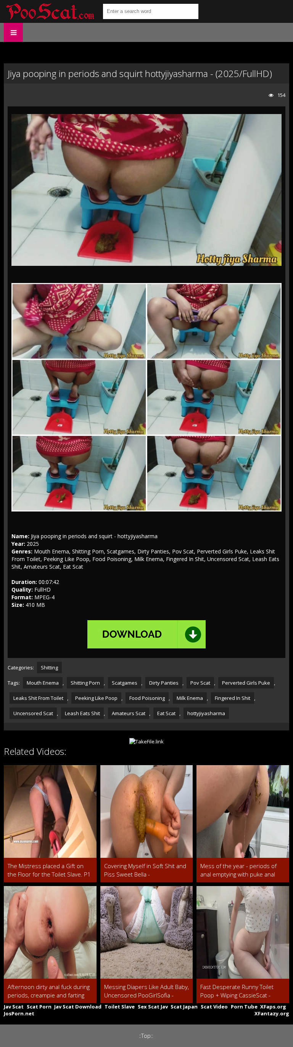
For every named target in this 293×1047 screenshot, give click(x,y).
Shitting (49, 667)
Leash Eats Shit (82, 713)
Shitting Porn (85, 682)
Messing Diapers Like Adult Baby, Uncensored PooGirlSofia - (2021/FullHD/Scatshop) (146, 991)
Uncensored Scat (33, 713)
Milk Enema (190, 698)
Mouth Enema (43, 682)
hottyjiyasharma (206, 713)
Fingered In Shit (232, 698)
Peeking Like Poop (96, 698)
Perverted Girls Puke (246, 682)
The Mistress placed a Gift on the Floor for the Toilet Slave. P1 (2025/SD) (49, 870)
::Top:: (146, 1035)
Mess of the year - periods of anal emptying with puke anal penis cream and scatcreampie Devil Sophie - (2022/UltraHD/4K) (242, 870)
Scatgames (124, 682)
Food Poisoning (147, 698)
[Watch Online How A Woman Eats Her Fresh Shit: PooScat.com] (49, 11)
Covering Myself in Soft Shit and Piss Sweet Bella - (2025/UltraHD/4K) (145, 870)
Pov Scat (200, 682)
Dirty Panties (164, 682)
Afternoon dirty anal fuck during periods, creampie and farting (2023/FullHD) (49, 991)
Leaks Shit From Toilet (38, 698)
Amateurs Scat (128, 713)
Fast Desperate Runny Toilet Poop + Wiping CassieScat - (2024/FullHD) (237, 991)
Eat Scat (166, 713)
